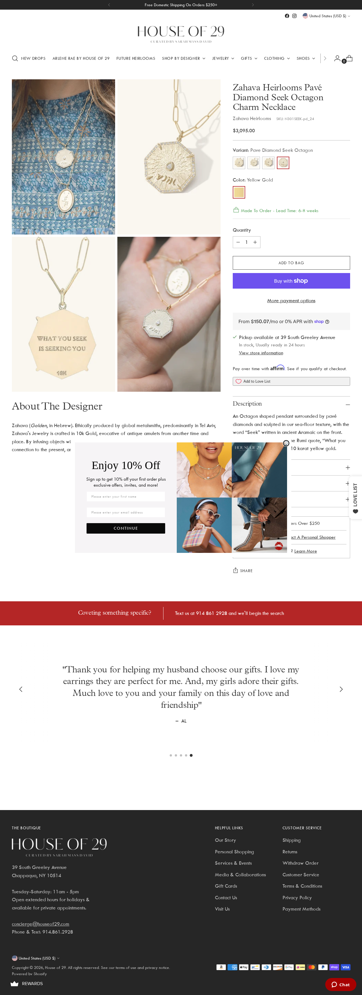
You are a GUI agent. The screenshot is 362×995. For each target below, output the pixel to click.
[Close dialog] (286, 443)
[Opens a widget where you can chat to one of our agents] (340, 985)
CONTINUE (126, 528)
